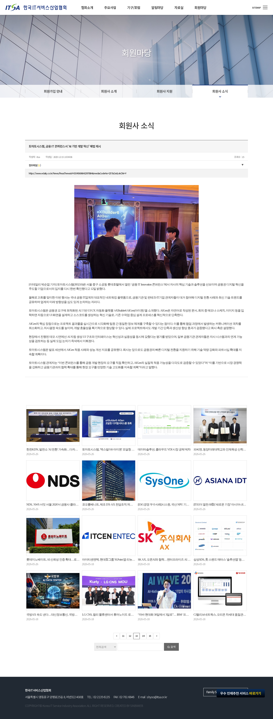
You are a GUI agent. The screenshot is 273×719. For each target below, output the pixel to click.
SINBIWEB (136, 705)
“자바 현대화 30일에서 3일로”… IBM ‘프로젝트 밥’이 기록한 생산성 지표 (181, 614)
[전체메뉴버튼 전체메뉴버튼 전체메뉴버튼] (265, 7)
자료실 (178, 7)
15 (150, 635)
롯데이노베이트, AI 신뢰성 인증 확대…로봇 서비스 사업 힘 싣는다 (66, 559)
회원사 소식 (220, 91)
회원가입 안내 (53, 91)
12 (130, 635)
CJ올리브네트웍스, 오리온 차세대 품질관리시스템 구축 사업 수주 (233, 614)
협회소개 (87, 7)
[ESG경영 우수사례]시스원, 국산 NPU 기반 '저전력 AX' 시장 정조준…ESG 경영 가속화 (189, 504)
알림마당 (157, 7)
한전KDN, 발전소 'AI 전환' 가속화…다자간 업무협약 (58, 449)
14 (143, 635)
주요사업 (110, 7)
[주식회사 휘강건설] (35, 7)
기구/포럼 (133, 7)
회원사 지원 (164, 91)
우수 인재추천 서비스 (240, 693)
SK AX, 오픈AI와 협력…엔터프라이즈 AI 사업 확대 (168, 559)
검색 (173, 646)
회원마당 (200, 7)
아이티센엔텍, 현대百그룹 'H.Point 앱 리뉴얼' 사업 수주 (114, 559)
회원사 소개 (109, 91)
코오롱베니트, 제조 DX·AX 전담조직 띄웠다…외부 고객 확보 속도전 (123, 504)
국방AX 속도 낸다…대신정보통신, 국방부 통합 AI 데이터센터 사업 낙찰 (69, 614)
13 (136, 635)
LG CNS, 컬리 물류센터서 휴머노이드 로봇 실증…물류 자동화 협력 (122, 614)
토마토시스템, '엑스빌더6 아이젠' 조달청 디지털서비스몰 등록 (119, 449)
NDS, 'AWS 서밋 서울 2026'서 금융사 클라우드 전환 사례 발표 (63, 504)
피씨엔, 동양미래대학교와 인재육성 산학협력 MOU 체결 (228, 449)
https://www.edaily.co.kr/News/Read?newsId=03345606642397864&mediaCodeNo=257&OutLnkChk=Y (77, 173)
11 (123, 635)
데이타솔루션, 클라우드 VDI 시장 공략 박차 (164, 449)
